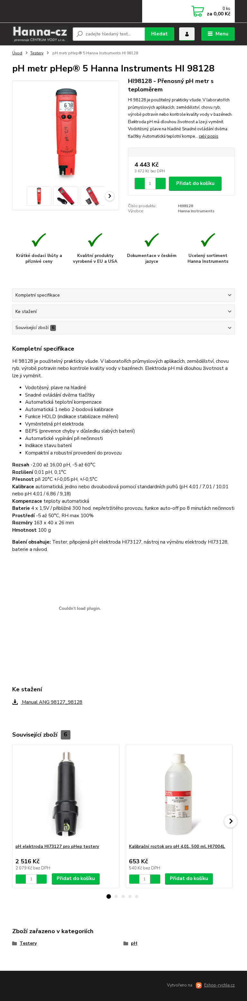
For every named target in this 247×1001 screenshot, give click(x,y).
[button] (108, 896)
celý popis (208, 136)
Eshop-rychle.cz (219, 985)
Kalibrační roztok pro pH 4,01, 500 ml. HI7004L (177, 846)
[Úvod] (40, 34)
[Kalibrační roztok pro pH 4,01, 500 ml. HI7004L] (179, 794)
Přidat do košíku (195, 183)
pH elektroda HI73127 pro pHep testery (57, 846)
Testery (36, 53)
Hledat (159, 34)
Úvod (17, 53)
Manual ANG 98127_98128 (51, 702)
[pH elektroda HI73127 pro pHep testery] (65, 794)
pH (134, 943)
